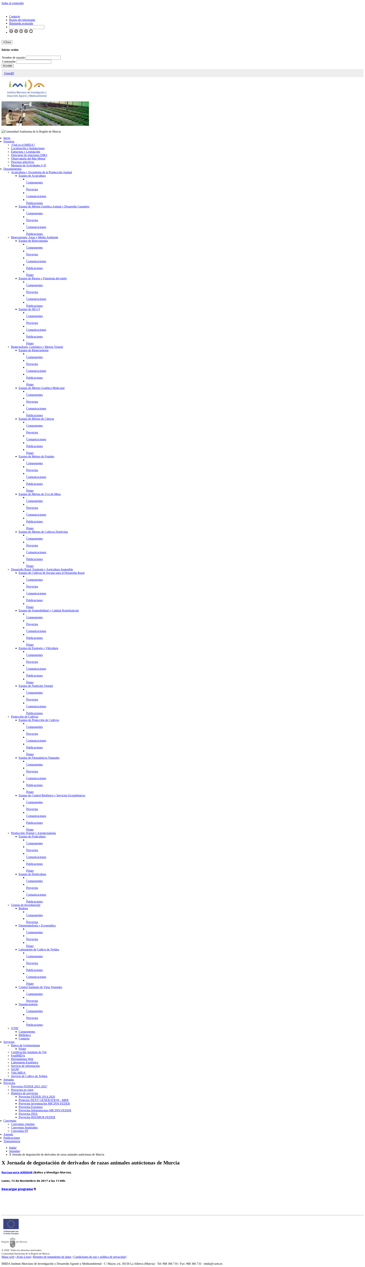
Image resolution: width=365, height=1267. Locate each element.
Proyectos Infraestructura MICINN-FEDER (45, 1110)
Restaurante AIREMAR (17, 1172)
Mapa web (8, 1256)
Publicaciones (34, 203)
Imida (12, 1147)
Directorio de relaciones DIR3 (29, 155)
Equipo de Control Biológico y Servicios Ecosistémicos (52, 795)
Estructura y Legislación (25, 151)
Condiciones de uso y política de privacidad (99, 1256)
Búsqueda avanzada (21, 23)
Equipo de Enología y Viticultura (38, 648)
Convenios (9, 1120)
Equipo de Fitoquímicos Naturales (39, 757)
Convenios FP (19, 1131)
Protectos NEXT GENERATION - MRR (44, 1100)
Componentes (34, 182)
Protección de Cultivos (24, 716)
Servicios (8, 1042)
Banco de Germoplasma (25, 1045)
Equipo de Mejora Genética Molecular (42, 388)
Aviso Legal (23, 1256)
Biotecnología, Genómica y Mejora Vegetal (37, 346)
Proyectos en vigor (22, 1089)
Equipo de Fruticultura (32, 836)
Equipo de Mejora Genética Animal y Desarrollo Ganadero (54, 206)
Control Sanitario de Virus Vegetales (40, 987)
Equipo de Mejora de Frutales (36, 456)
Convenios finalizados (24, 1127)
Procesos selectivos (22, 162)
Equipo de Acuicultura (32, 175)
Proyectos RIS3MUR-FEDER (37, 1117)
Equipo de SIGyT (29, 309)
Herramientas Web (22, 1059)
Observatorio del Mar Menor (28, 158)
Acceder (7, 65)
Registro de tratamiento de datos (52, 1256)
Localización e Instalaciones (28, 148)
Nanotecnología (28, 1004)
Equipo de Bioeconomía (33, 240)
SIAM (15, 1069)
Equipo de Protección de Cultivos (39, 720)
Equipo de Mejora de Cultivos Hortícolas (43, 531)
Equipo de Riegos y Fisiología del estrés (43, 278)
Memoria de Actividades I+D (28, 165)
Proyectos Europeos (31, 1107)
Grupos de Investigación (25, 905)
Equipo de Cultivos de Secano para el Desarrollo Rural (51, 572)
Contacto (24, 1038)
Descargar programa (17, 1189)
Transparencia (11, 1141)
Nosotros (8, 141)
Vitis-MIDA (18, 1072)
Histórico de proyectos (24, 1093)
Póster (30, 275)
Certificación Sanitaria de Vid (28, 1052)
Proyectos (32, 189)
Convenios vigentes (23, 1124)
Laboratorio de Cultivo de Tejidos (39, 949)
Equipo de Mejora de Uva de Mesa (40, 494)
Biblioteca (25, 1035)
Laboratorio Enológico (24, 1062)
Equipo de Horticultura (32, 874)
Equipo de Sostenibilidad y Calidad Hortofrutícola (49, 610)
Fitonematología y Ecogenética (37, 925)
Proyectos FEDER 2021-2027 (29, 1086)
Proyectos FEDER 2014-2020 (37, 1096)
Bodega (23, 908)
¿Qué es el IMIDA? (23, 144)
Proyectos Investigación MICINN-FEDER (44, 1103)
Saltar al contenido (13, 3)
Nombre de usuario (14, 57)
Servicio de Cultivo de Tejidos (29, 1076)
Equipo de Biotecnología (33, 350)
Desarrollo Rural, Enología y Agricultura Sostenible (42, 569)
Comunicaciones (36, 196)
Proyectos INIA (28, 1113)
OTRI (14, 1028)
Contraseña (9, 61)
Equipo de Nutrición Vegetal (36, 685)
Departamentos (12, 168)
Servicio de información (25, 1065)
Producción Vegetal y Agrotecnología (33, 833)
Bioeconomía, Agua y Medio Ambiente (34, 237)
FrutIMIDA (18, 1055)
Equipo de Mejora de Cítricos (36, 418)
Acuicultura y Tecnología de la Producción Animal (41, 172)
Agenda (8, 1134)
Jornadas (8, 1079)
